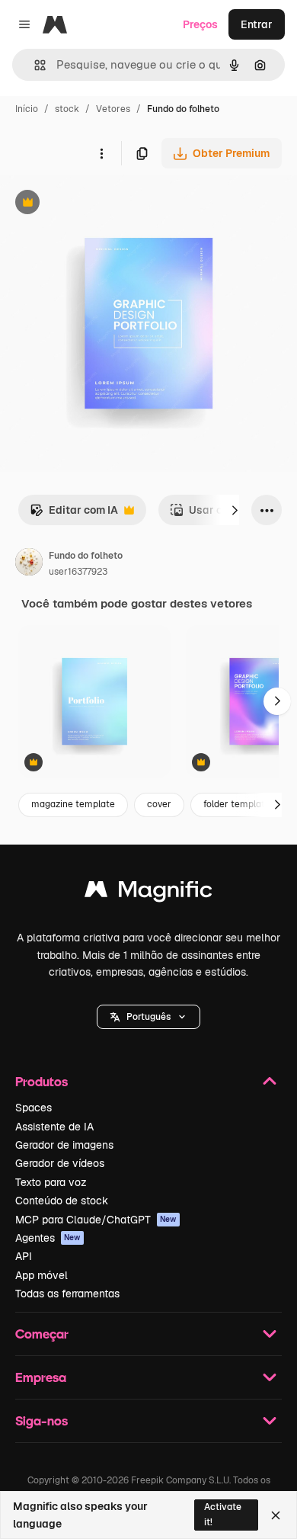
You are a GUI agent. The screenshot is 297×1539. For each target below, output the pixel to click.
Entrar (257, 24)
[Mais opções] (101, 153)
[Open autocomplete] (34, 65)
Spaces (33, 1107)
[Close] (275, 1515)
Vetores (113, 109)
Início (26, 109)
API (23, 1256)
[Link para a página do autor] (29, 564)
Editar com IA (74, 514)
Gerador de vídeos (59, 1163)
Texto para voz (51, 1182)
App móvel (41, 1275)
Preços (200, 24)
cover (159, 804)
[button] (148, 1017)
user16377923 (78, 572)
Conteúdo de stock (61, 1200)
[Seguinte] (234, 510)
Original (97, 204)
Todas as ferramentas (67, 1293)
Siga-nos (41, 1420)
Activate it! (222, 1514)
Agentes (48, 1238)
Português (148, 1017)
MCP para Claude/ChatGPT (96, 1219)
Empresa (40, 1377)
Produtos (41, 1081)
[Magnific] (148, 893)
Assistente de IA (54, 1126)
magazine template (73, 804)
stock (67, 109)
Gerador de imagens (64, 1145)
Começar (42, 1334)
